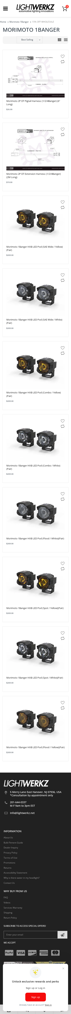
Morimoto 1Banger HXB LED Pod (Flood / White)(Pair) (35, 538)
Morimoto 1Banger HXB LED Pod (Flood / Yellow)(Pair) (35, 747)
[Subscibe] (62, 935)
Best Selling (27, 39)
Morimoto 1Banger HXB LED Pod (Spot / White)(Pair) (34, 677)
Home (3, 21)
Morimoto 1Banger (19, 21)
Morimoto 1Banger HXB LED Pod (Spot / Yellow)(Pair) (35, 608)
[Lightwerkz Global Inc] (35, 8)
